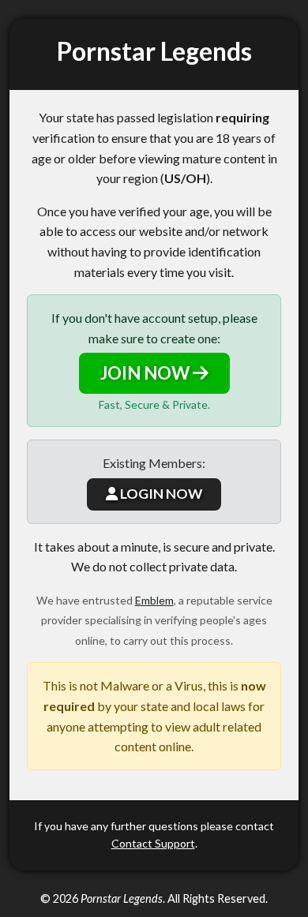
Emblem (154, 600)
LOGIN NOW (160, 493)
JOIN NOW (146, 373)
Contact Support (153, 843)
